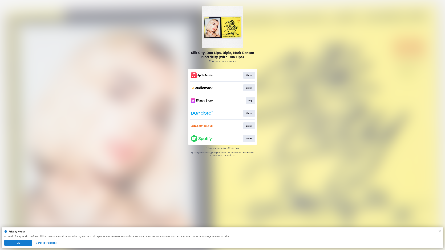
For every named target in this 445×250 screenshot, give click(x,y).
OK (18, 243)
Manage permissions (46, 243)
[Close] (439, 231)
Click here (247, 152)
